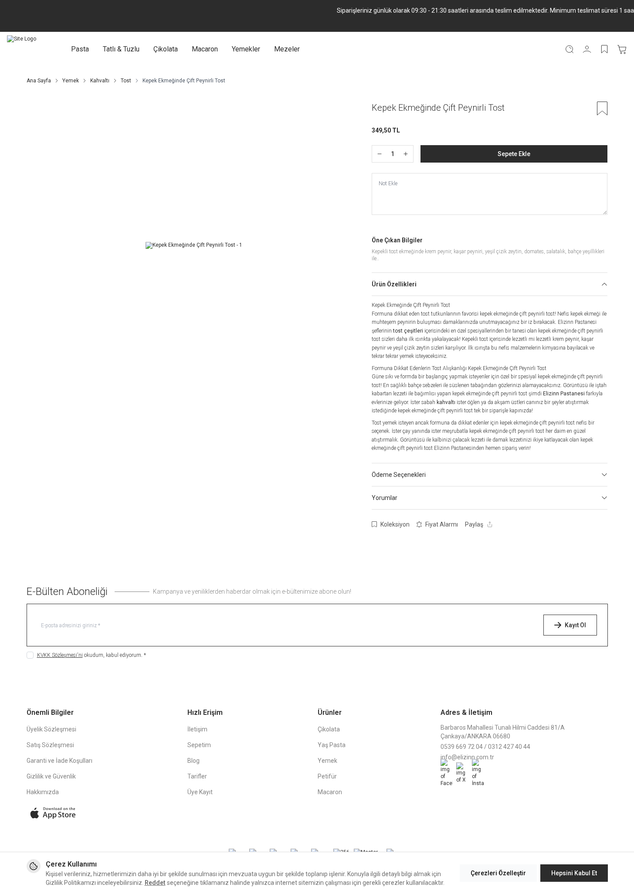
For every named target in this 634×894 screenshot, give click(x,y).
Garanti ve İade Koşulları (59, 760)
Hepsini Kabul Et (574, 873)
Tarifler (197, 776)
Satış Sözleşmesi (50, 744)
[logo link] (21, 49)
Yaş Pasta (332, 744)
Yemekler (246, 49)
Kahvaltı (99, 81)
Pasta (80, 49)
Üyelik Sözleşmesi (51, 729)
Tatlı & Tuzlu (121, 49)
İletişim (197, 729)
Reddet (155, 882)
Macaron (205, 49)
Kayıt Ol (575, 625)
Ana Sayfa (39, 81)
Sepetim (199, 744)
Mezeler (287, 49)
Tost (126, 81)
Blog (193, 760)
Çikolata (165, 49)
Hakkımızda (43, 792)
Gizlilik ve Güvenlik (51, 776)
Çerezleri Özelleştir (498, 873)
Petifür (327, 776)
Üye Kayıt (200, 792)
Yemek (70, 81)
